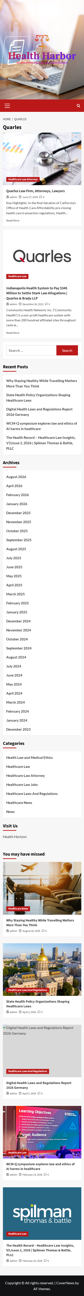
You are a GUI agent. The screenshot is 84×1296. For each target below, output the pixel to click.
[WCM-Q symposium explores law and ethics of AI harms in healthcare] (42, 1132)
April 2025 (14, 585)
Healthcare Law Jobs (22, 785)
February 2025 (17, 603)
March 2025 (15, 594)
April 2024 (14, 693)
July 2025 (13, 558)
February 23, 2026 (32, 1175)
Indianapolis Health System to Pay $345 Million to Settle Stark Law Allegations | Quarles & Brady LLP (36, 293)
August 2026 (16, 477)
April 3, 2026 (29, 1012)
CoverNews (65, 1283)
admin (13, 197)
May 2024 (14, 684)
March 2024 (15, 702)
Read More (12, 220)
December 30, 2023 (32, 304)
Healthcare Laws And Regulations (32, 794)
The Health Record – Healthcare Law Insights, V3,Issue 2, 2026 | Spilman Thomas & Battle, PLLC (40, 442)
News (10, 812)
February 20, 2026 (32, 1261)
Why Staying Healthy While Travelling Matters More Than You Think (41, 383)
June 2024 (14, 675)
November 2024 (18, 630)
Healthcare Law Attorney (23, 179)
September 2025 (19, 540)
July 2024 (13, 666)
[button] (7, 105)
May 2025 (14, 576)
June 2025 (14, 567)
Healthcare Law (17, 276)
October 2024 (17, 639)
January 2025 (16, 612)
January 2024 (16, 720)
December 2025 (18, 513)
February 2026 (17, 495)
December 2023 (18, 729)
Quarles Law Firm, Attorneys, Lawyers (35, 191)
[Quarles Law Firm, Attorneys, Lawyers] (42, 159)
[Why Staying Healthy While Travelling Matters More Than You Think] (42, 888)
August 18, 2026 (31, 931)
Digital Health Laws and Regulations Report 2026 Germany (39, 412)
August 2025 (16, 549)
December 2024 (18, 621)
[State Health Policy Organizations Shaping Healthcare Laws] (42, 969)
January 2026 (16, 504)
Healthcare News (19, 803)
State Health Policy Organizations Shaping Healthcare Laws (38, 397)
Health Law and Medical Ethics (29, 757)
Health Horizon (15, 836)
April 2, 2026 (29, 1094)
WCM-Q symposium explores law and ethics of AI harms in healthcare (41, 426)
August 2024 (16, 657)
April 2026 (14, 486)
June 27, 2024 (30, 197)
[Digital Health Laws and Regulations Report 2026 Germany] (42, 1051)
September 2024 (19, 648)
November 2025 (18, 522)
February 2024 (17, 711)
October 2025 (17, 531)
